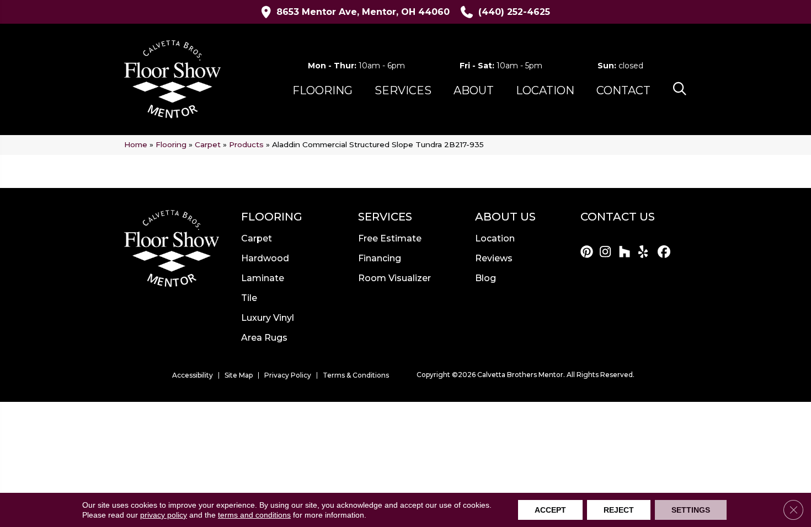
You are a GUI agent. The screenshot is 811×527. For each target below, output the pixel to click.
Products (246, 144)
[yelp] (646, 252)
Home (135, 144)
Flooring (171, 144)
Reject (619, 510)
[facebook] (666, 252)
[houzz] (627, 252)
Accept (550, 510)
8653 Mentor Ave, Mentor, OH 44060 (363, 12)
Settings (690, 510)
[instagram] (608, 252)
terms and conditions (254, 514)
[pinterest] (588, 252)
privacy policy (163, 514)
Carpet (208, 144)
